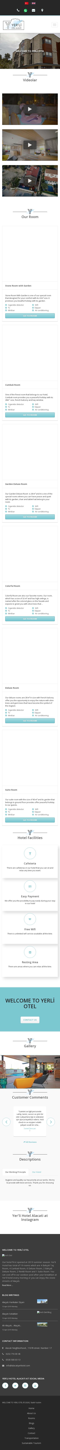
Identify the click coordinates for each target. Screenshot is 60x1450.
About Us (31, 1413)
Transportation (31, 1438)
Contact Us (30, 1019)
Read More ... (7, 1285)
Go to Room (30, 315)
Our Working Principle (15, 1172)
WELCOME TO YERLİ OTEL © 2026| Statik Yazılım (21, 1402)
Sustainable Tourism (31, 1443)
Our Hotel (36, 1172)
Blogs (31, 1423)
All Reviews (31, 1142)
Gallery (31, 1428)
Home (31, 1408)
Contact (31, 1433)
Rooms (31, 1418)
